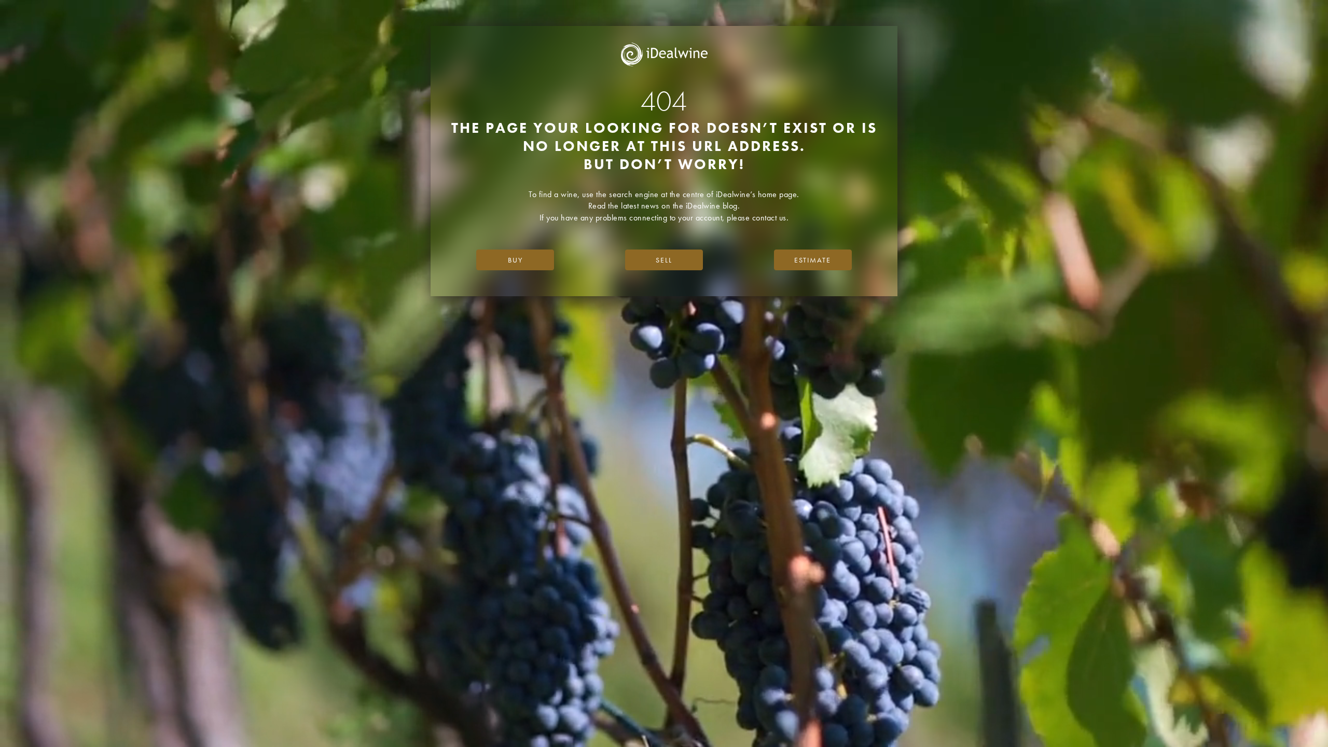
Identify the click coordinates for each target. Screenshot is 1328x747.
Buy (515, 260)
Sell (664, 260)
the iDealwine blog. (706, 205)
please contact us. (758, 217)
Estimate (812, 260)
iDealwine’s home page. (757, 194)
